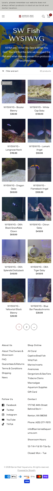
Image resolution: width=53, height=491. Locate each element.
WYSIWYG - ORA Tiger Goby (39, 269)
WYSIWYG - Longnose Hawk (14, 148)
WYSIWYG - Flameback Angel (39, 187)
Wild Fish (32, 360)
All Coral (32, 351)
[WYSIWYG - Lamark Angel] (39, 131)
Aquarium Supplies (37, 387)
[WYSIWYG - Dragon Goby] (13, 170)
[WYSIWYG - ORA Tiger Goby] (39, 251)
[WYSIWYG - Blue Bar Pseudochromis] (39, 290)
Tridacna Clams (35, 378)
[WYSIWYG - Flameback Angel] (39, 170)
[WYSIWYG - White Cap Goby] (39, 91)
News (5, 377)
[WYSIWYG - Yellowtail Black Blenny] (13, 290)
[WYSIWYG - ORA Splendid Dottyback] (13, 251)
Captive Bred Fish (37, 355)
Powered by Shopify (26, 470)
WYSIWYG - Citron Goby (39, 226)
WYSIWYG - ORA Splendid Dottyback (14, 269)
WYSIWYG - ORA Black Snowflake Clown (14, 228)
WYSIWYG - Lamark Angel (39, 148)
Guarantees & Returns (13, 364)
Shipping (6, 373)
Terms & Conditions (12, 368)
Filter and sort (11, 71)
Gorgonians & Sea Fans (39, 373)
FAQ (4, 359)
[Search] (43, 16)
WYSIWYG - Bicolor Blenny (14, 109)
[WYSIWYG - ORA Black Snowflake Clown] (13, 209)
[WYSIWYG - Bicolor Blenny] (13, 91)
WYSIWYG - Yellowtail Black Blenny (14, 309)
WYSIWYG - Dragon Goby (13, 187)
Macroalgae (34, 382)
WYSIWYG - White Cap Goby (39, 109)
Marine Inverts (35, 364)
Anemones (33, 369)
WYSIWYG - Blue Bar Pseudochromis (39, 308)
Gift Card (32, 391)
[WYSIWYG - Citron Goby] (39, 209)
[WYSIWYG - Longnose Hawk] (13, 131)
